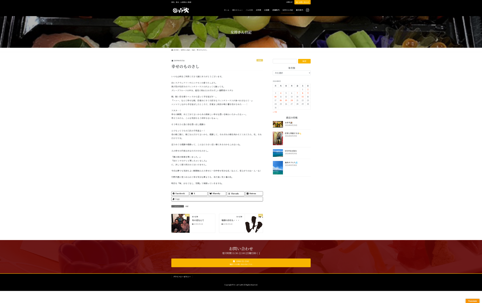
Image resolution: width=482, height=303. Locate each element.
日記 (259, 60)
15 (303, 96)
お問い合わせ (303, 2)
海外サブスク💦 (291, 162)
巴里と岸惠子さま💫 (293, 133)
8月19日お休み (291, 151)
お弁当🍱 (288, 122)
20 (292, 100)
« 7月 (275, 112)
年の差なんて (198, 220)
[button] (241, 263)
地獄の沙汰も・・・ (231, 220)
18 (281, 100)
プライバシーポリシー (182, 276)
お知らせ (289, 2)
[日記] (180, 223)
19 (286, 100)
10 (275, 96)
